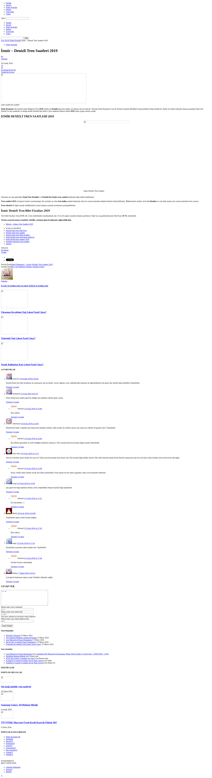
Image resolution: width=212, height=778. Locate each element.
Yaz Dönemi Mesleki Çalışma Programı (21, 638)
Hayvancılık (11, 750)
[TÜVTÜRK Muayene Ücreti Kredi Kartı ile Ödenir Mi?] (7, 718)
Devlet (8, 5)
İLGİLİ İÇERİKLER (10, 286)
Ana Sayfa (5, 40)
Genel (9, 746)
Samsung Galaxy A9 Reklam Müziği (19, 705)
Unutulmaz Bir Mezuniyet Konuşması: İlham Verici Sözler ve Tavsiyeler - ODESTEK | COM (72, 654)
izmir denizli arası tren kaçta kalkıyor (20, 237)
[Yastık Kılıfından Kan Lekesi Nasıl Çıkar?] (14, 360)
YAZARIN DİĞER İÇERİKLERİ (33, 286)
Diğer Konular (11, 7)
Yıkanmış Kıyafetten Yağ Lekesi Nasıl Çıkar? (23, 312)
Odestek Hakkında (13, 767)
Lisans (9, 752)
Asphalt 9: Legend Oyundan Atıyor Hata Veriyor (25, 661)
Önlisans (10, 743)
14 (2, 65)
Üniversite (10, 12)
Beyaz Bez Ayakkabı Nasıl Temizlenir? (21, 642)
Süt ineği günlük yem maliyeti (16, 686)
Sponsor (9, 769)
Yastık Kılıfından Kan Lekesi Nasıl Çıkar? (22, 364)
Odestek (4, 59)
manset (8, 244)
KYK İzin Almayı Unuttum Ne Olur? (20, 658)
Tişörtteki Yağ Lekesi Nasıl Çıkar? (18, 338)
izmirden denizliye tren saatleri (17, 242)
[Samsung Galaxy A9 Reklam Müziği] (7, 700)
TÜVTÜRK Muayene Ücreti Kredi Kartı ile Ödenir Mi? (29, 722)
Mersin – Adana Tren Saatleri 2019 (19, 224)
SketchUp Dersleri (13, 635)
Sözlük (8, 3)
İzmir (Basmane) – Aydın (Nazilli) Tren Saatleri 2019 (32, 264)
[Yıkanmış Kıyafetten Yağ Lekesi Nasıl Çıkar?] (14, 307)
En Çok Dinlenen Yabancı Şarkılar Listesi (28, 267)
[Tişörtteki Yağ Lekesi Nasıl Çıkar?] (14, 333)
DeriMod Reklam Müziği (16, 656)
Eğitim (8, 10)
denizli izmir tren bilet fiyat (16, 231)
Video (8, 14)
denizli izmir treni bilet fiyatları (18, 235)
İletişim (9, 772)
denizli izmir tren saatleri (15, 233)
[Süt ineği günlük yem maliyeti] (7, 682)
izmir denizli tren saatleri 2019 (17, 239)
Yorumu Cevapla (12, 387)
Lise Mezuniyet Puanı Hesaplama (19, 640)
